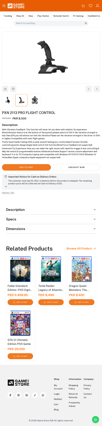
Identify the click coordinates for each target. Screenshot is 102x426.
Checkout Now (76, 167)
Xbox (30, 16)
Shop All (20, 16)
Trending (8, 16)
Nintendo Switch (61, 16)
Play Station (43, 16)
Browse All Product (79, 248)
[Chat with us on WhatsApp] (95, 419)
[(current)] (35, 100)
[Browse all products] (94, 248)
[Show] (8, 100)
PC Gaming (78, 16)
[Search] (86, 23)
